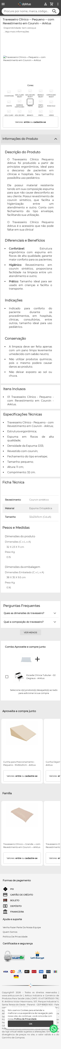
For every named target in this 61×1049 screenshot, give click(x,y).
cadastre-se (39, 122)
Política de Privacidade (25, 1019)
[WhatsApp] (54, 1029)
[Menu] (3, 4)
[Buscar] (54, 11)
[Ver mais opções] (58, 4)
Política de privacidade (15, 936)
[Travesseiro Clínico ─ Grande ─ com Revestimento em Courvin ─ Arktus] (22, 815)
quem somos (10, 932)
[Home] (24, 4)
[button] (30, 613)
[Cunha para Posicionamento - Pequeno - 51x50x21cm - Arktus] (22, 733)
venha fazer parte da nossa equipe (22, 927)
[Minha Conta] (45, 4)
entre (27, 122)
